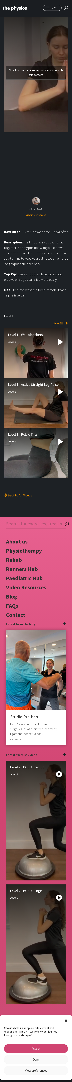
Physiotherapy (24, 550)
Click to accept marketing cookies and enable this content (36, 72)
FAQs (12, 605)
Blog (11, 596)
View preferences (36, 1070)
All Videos (25, 495)
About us (17, 541)
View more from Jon (36, 214)
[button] (66, 1020)
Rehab (14, 559)
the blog (29, 624)
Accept (36, 1048)
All (61, 323)
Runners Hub (22, 569)
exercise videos (26, 755)
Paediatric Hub (24, 578)
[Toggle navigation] (52, 8)
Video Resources (26, 587)
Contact (15, 614)
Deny (36, 1059)
